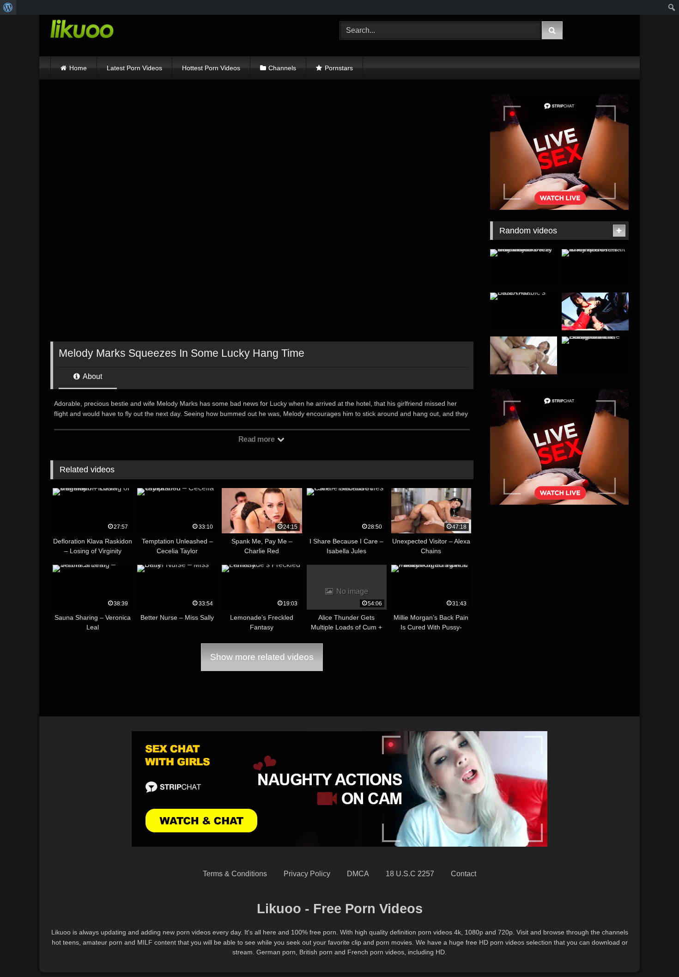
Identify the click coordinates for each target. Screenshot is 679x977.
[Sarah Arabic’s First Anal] (523, 311)
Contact (463, 874)
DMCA (358, 874)
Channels (282, 68)
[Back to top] (650, 949)
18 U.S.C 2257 (410, 874)
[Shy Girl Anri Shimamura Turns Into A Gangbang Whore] (523, 355)
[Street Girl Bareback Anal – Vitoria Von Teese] (595, 311)
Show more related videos (262, 657)
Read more (257, 439)
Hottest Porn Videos (211, 68)
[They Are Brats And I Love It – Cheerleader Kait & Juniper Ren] (595, 268)
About (91, 376)
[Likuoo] (82, 30)
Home (78, 68)
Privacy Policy (307, 874)
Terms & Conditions (235, 874)
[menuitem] (8, 7)
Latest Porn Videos (134, 68)
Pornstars (339, 68)
